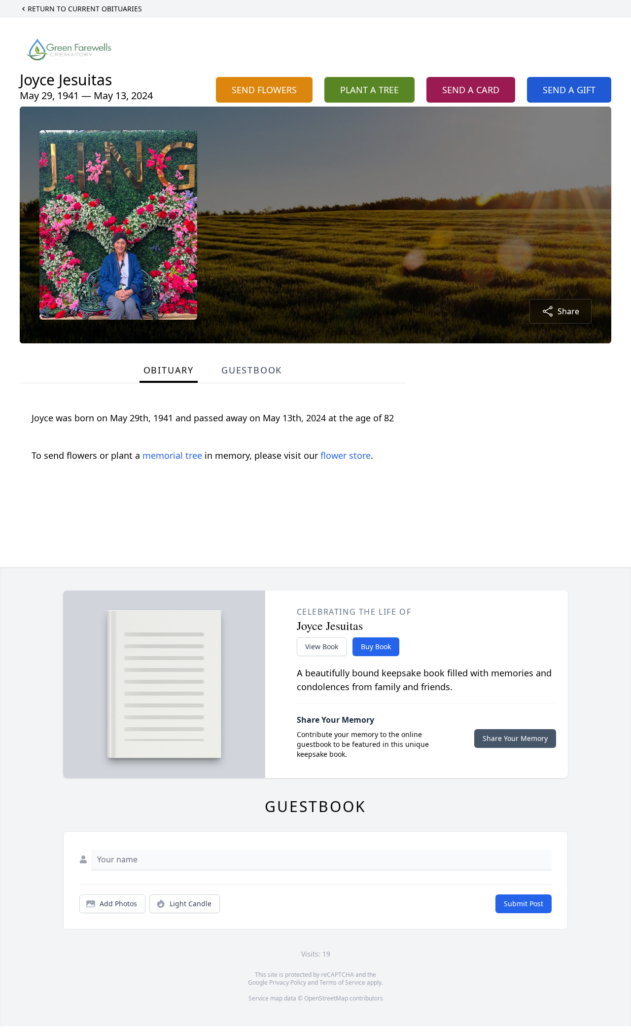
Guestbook (251, 370)
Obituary (168, 370)
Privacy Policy (287, 982)
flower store (345, 455)
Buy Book (376, 646)
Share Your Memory (515, 738)
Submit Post (523, 903)
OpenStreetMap (326, 998)
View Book (321, 646)
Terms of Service (342, 982)
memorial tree (172, 455)
